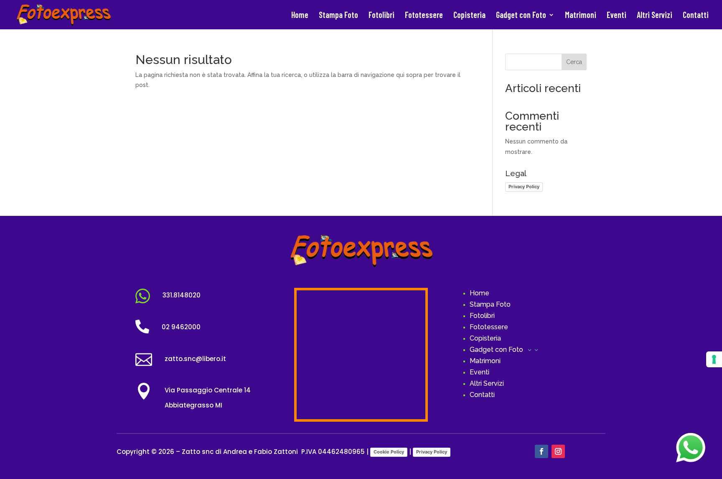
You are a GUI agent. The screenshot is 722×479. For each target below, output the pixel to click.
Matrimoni (580, 16)
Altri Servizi (654, 16)
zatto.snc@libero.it (195, 358)
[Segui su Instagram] (558, 451)
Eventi (616, 16)
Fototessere (424, 16)
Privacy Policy (523, 187)
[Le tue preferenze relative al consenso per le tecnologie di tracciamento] (714, 359)
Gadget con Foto (521, 16)
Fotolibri (381, 16)
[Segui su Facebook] (541, 451)
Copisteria (469, 16)
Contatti (696, 16)
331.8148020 (182, 295)
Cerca (574, 62)
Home (299, 16)
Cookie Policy (389, 452)
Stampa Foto (338, 16)
